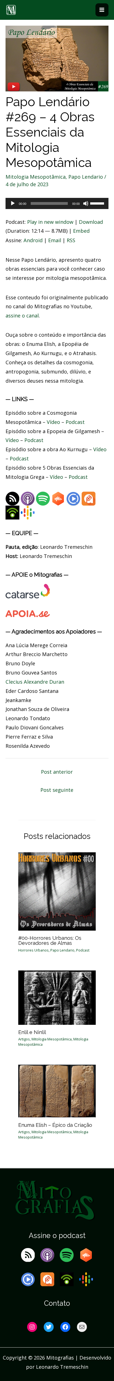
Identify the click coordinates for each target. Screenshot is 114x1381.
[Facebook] (65, 1327)
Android (33, 240)
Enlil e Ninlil (32, 1032)
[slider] (98, 203)
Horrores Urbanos (33, 950)
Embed (81, 230)
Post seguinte (56, 790)
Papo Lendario (85, 176)
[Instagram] (32, 1327)
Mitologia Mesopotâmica (36, 176)
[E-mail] (82, 1327)
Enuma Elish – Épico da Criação (55, 1125)
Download (91, 222)
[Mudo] (86, 203)
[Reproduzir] (12, 203)
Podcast (75, 422)
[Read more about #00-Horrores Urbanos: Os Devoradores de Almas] (57, 890)
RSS (71, 240)
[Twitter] (49, 1327)
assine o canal (22, 315)
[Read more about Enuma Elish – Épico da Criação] (57, 1090)
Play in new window (50, 222)
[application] (57, 203)
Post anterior (57, 771)
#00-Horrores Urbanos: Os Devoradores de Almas (49, 940)
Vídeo (53, 422)
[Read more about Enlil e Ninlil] (57, 997)
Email (54, 240)
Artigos (24, 1039)
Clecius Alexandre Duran (35, 681)
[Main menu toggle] (101, 9)
